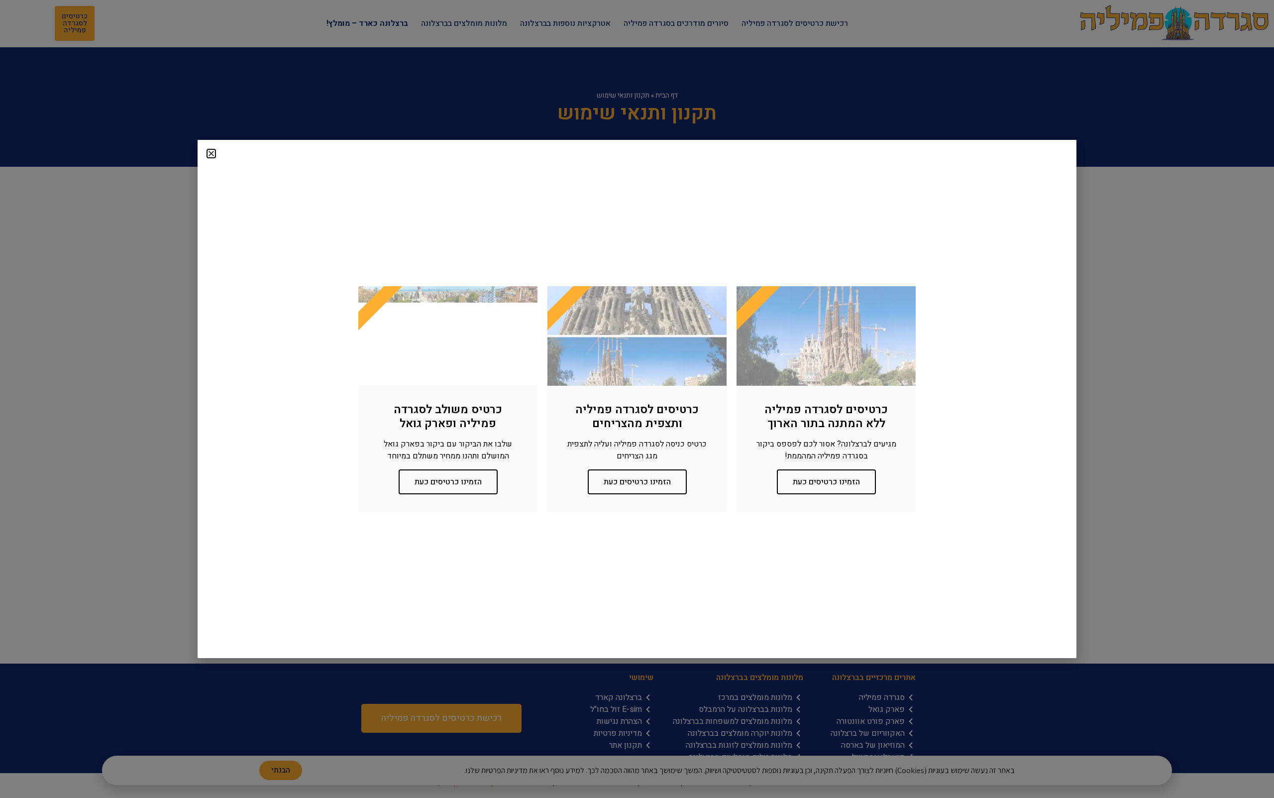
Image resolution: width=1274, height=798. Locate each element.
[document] (637, 399)
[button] (211, 153)
